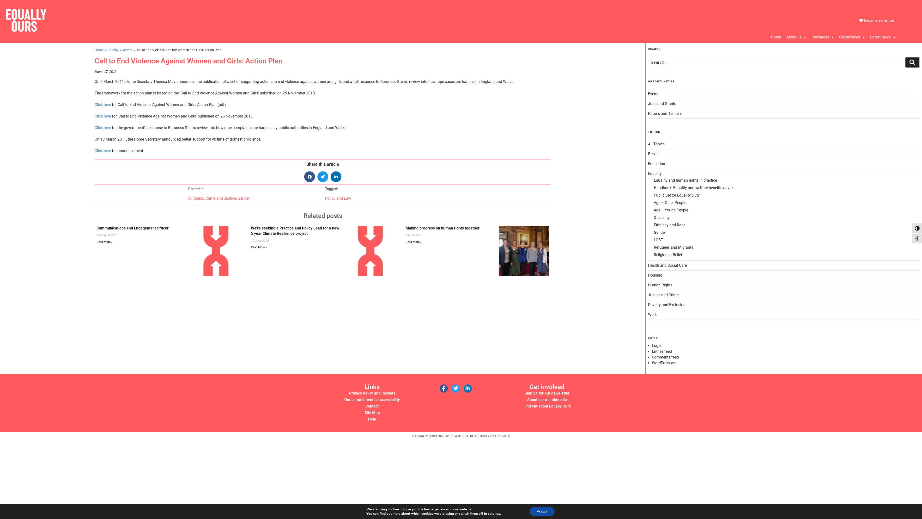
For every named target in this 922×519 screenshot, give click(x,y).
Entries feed (662, 351)
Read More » (105, 242)
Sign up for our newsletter (547, 393)
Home (776, 37)
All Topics (656, 144)
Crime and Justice (221, 198)
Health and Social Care (667, 265)
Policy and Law (338, 198)
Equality (113, 50)
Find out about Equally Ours (547, 406)
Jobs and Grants (662, 103)
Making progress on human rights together (442, 228)
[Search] (912, 62)
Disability (662, 217)
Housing (655, 275)
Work (652, 314)
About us (793, 37)
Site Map (372, 412)
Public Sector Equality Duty (677, 195)
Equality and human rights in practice (685, 180)
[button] (309, 176)
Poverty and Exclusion (666, 305)
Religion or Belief (668, 255)
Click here (103, 104)
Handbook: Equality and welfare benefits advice (694, 187)
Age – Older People (670, 202)
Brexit (653, 154)
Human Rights (660, 285)
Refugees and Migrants (673, 247)
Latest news (880, 37)
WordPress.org (664, 363)
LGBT (658, 240)
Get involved (849, 37)
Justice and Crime (663, 295)
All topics (196, 198)
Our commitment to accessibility (372, 399)
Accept (542, 511)
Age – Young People (671, 210)
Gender (127, 50)
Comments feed (665, 357)
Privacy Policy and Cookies (372, 393)
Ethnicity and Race (669, 225)
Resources (820, 37)
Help (372, 419)
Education (656, 163)
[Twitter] (456, 388)
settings (494, 514)
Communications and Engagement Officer (133, 228)
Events (653, 94)
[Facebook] (444, 388)
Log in (657, 345)
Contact (372, 406)
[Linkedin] (468, 388)
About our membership (547, 399)
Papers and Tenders (665, 113)
